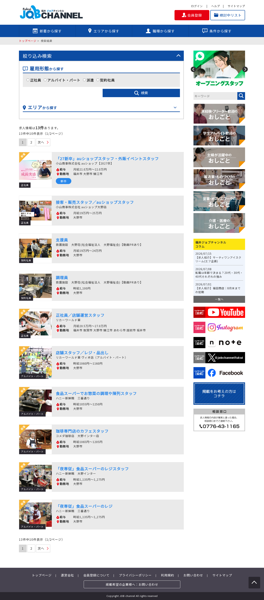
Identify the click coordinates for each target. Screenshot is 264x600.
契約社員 (107, 80)
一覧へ (219, 299)
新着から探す (51, 30)
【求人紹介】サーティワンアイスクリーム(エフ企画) (218, 257)
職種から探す (164, 30)
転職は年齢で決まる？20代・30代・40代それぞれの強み (219, 272)
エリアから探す (106, 30)
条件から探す (220, 30)
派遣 (90, 80)
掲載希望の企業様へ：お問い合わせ (132, 584)
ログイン (197, 6)
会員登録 (194, 15)
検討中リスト (231, 15)
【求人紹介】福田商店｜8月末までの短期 (218, 288)
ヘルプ (215, 6)
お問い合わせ (193, 575)
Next (245, 69)
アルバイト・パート (63, 80)
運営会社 (67, 575)
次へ (41, 142)
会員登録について (96, 575)
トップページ (27, 41)
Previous (193, 69)
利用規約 (167, 575)
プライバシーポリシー (135, 575)
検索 (144, 92)
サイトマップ (236, 6)
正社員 (35, 80)
